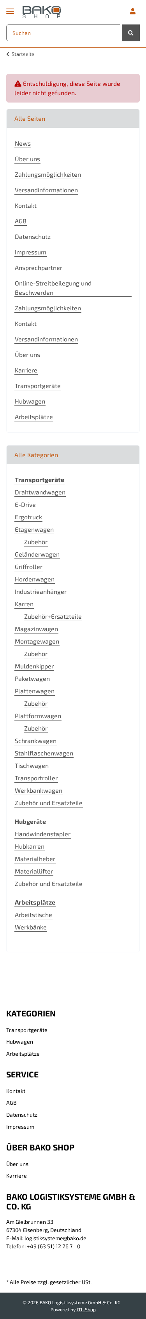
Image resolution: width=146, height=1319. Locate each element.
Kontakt (26, 205)
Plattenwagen (35, 690)
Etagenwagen (34, 529)
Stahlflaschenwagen (44, 753)
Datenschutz (33, 236)
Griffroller (28, 566)
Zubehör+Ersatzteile (53, 616)
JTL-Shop (86, 1309)
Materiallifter (34, 871)
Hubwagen (30, 401)
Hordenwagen (35, 579)
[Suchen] (131, 32)
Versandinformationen (46, 189)
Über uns (27, 158)
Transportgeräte (38, 385)
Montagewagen (37, 641)
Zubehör (35, 541)
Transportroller (36, 777)
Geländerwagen (37, 554)
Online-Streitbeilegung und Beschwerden (53, 287)
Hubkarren (29, 846)
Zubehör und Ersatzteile (49, 802)
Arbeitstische (33, 914)
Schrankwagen (35, 740)
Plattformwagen (38, 715)
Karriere (26, 370)
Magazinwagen (36, 628)
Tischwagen (32, 765)
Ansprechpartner (38, 267)
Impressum (30, 252)
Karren (24, 603)
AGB (20, 220)
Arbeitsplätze (34, 416)
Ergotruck (28, 516)
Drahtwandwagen (40, 492)
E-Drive (25, 504)
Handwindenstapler (42, 833)
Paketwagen (32, 678)
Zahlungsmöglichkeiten (48, 174)
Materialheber (35, 858)
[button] (133, 11)
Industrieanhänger (41, 591)
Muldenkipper (34, 666)
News (23, 143)
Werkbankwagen (38, 790)
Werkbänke (31, 927)
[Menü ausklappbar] (10, 8)
